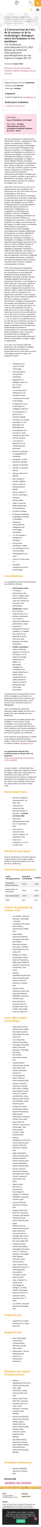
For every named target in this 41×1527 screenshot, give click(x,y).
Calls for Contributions (20, 17)
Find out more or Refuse (24, 1517)
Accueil (7, 17)
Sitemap (25, 1494)
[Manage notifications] (35, 1518)
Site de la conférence (16, 106)
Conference (8, 19)
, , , (19, 127)
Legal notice (26, 1496)
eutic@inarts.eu (29, 97)
